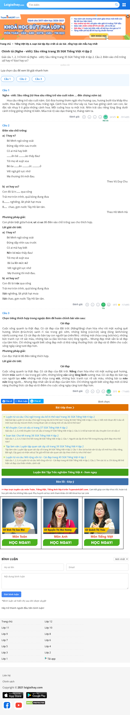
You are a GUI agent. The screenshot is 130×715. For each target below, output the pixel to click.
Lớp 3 (5, 652)
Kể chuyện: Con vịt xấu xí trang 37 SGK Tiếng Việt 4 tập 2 (37, 427)
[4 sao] (124, 401)
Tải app (51, 658)
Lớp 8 (48, 633)
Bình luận (22, 401)
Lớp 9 (5, 633)
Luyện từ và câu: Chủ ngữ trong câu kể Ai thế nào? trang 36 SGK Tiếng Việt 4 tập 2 (50, 416)
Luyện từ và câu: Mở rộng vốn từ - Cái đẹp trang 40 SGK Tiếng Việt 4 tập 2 (46, 457)
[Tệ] (89, 117)
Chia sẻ (8, 401)
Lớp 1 (5, 658)
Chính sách (8, 681)
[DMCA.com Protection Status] (35, 705)
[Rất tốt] (106, 117)
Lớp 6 (48, 640)
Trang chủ (7, 621)
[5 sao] (128, 401)
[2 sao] (116, 401)
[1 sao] (112, 401)
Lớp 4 (48, 646)
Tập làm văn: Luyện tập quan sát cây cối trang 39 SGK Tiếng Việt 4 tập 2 (45, 446)
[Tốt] (100, 117)
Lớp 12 (48, 621)
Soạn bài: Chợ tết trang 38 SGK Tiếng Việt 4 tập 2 (32, 435)
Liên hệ (6, 675)
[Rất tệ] (84, 117)
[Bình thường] (95, 117)
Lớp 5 (5, 646)
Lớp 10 (48, 627)
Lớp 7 (5, 640)
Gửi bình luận (11, 594)
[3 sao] (120, 401)
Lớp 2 (48, 652)
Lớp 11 (5, 627)
